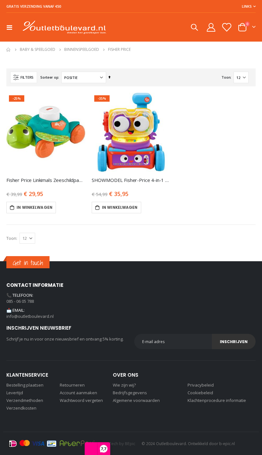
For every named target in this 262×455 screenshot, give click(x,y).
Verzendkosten (21, 408)
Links (247, 6)
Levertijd (14, 393)
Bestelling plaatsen (24, 385)
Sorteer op (49, 77)
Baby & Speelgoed (37, 49)
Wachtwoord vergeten (81, 400)
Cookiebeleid (200, 393)
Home (8, 49)
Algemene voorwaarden (136, 400)
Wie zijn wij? (124, 385)
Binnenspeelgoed (81, 49)
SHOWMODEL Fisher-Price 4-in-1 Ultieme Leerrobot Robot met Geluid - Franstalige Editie (131, 180)
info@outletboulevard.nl (30, 316)
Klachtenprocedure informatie (217, 400)
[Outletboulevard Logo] (64, 27)
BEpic (130, 443)
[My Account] (211, 27)
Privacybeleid (201, 385)
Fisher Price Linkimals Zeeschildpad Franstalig (45, 180)
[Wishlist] (226, 27)
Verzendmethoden (24, 400)
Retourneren (72, 385)
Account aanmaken (78, 393)
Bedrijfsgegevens (130, 393)
